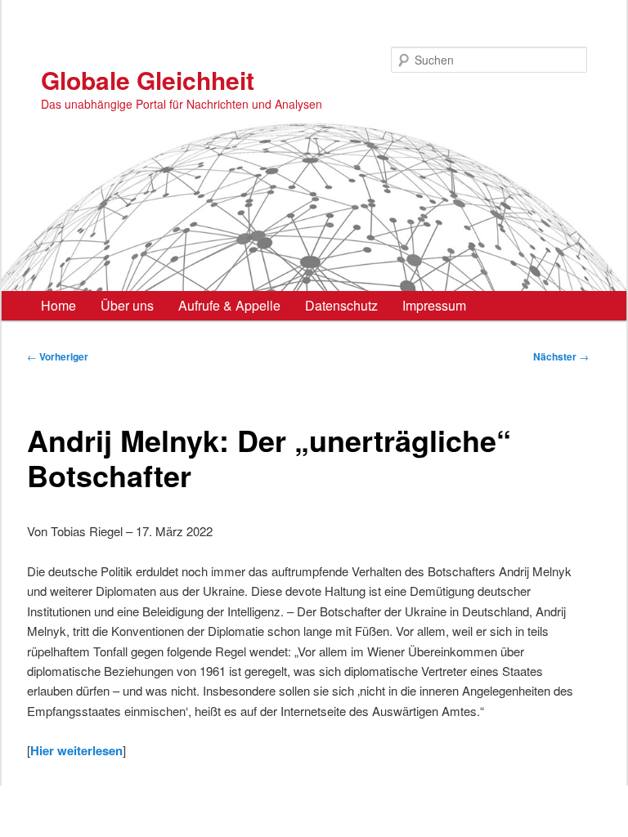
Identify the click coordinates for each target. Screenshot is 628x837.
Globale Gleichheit (147, 79)
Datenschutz (341, 305)
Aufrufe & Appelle (229, 305)
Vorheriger (57, 356)
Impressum (434, 305)
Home (58, 305)
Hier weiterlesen (76, 750)
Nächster (561, 356)
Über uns (127, 305)
